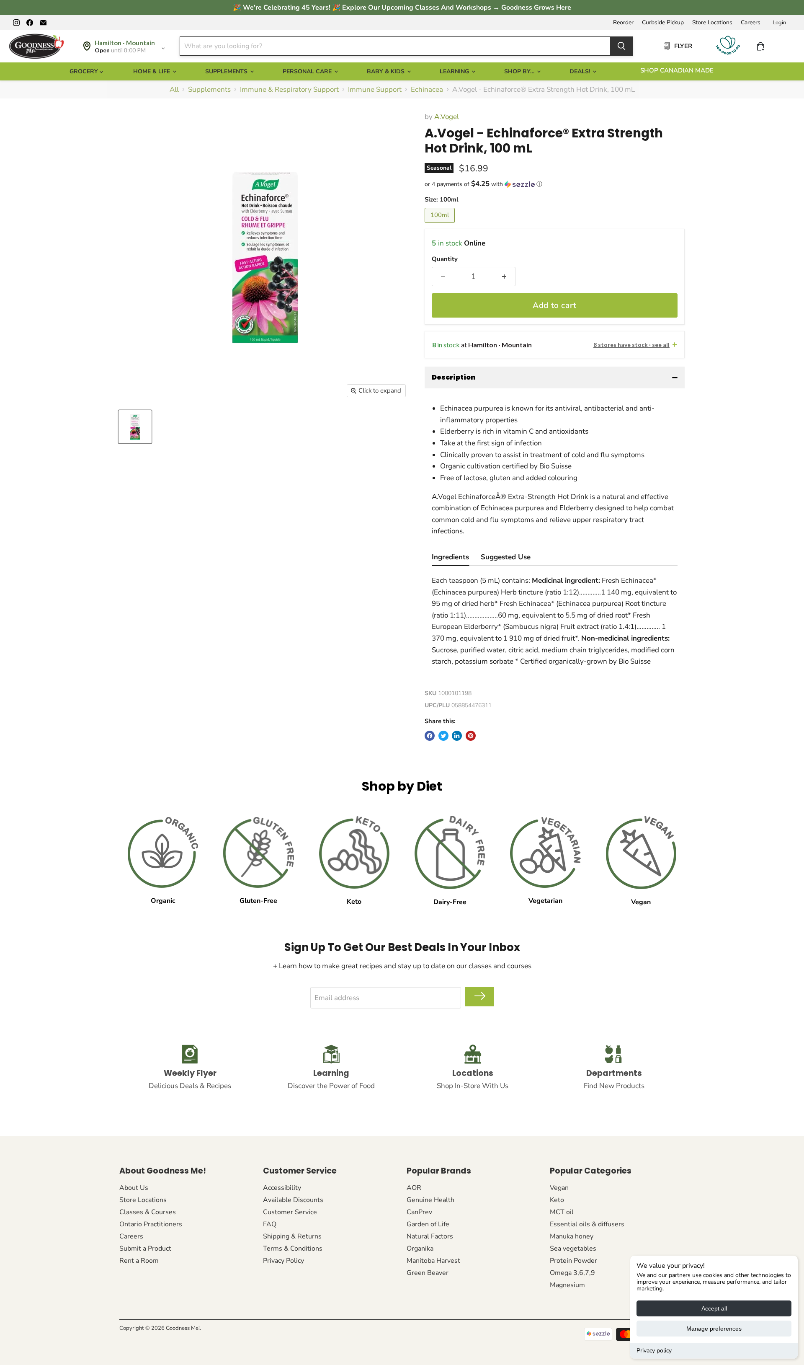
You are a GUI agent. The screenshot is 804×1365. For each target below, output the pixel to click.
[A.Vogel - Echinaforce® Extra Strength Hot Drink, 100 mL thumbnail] (135, 426)
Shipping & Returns (292, 1236)
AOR (414, 1187)
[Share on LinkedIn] (457, 736)
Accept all (714, 1308)
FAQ (269, 1224)
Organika (420, 1248)
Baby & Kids (386, 71)
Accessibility (282, 1187)
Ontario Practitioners (150, 1224)
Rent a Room (139, 1260)
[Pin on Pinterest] (471, 736)
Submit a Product (145, 1248)
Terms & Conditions (292, 1248)
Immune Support (375, 89)
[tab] (450, 558)
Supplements (227, 71)
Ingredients (450, 557)
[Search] (621, 46)
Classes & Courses (147, 1212)
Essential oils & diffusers (587, 1224)
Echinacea (427, 89)
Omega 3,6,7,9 (572, 1272)
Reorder (623, 22)
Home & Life (152, 71)
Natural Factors (430, 1236)
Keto (557, 1200)
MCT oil (562, 1212)
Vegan (559, 1187)
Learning (455, 71)
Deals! (581, 71)
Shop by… (520, 71)
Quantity (445, 259)
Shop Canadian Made (677, 70)
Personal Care (308, 71)
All (174, 89)
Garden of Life (428, 1224)
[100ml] (441, 225)
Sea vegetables (573, 1248)
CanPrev (419, 1212)
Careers (750, 22)
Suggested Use (506, 557)
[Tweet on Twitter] (443, 736)
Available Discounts (293, 1200)
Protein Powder (573, 1260)
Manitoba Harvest (433, 1260)
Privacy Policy (283, 1260)
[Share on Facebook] (430, 736)
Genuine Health (430, 1200)
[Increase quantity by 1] (504, 276)
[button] (555, 184)
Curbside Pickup (663, 22)
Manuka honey (571, 1236)
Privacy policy (654, 1351)
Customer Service (290, 1212)
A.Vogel (446, 117)
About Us (133, 1187)
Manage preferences (714, 1328)
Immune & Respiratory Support (289, 89)
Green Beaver (427, 1272)
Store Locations (712, 22)
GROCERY (85, 71)
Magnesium (567, 1285)
